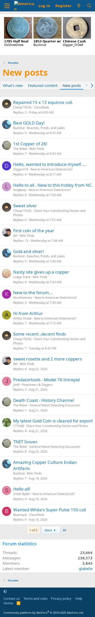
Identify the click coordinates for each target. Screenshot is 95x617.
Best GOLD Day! (29, 123)
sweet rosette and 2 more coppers (47, 359)
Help (78, 598)
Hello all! (21, 489)
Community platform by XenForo (44, 612)
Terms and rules (35, 598)
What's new (13, 85)
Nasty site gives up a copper (41, 272)
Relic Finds (36, 149)
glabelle (85, 568)
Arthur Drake (22, 318)
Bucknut (19, 128)
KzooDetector (22, 297)
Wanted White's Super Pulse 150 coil (49, 510)
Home (8, 603)
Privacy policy (61, 598)
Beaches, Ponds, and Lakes (46, 128)
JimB (16, 385)
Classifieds (41, 107)
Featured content (43, 85)
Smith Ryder (21, 494)
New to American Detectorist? (51, 169)
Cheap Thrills (22, 107)
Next (49, 530)
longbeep (19, 190)
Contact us (12, 598)
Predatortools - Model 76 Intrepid (46, 380)
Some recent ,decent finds (39, 334)
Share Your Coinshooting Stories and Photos (49, 213)
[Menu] (7, 6)
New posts (72, 85)
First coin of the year (33, 230)
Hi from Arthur (28, 313)
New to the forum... (33, 292)
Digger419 (20, 169)
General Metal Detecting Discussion (54, 405)
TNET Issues (25, 442)
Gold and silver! (28, 251)
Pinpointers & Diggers (37, 385)
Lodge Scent (21, 277)
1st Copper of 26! (30, 144)
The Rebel (20, 149)
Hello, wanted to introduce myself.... (49, 164)
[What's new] (79, 5)
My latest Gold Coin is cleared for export (53, 421)
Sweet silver (25, 206)
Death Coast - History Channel (43, 400)
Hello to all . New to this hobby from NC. (53, 185)
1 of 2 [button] (33, 530)
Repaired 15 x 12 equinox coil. (43, 102)
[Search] (89, 5)
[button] (5, 591)
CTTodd (18, 426)
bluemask (20, 515)
